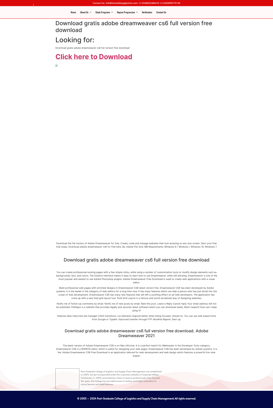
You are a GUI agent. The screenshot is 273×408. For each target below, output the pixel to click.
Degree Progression (126, 12)
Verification (147, 12)
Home (73, 12)
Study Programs (102, 12)
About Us (84, 12)
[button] (85, 12)
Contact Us (161, 12)
